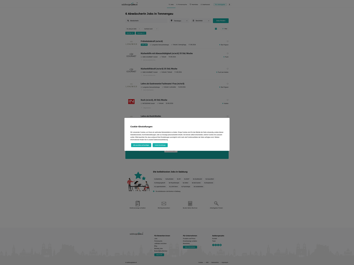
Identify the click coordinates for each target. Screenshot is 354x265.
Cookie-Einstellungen (160, 145)
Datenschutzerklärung (160, 140)
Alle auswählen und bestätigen (141, 145)
